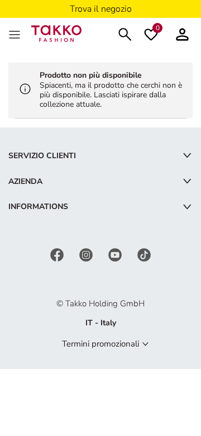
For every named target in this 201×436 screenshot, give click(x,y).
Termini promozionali (100, 343)
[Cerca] (125, 33)
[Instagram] (87, 254)
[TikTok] (144, 254)
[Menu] (15, 33)
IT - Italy (100, 322)
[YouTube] (116, 254)
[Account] (182, 33)
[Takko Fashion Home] (56, 32)
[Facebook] (58, 254)
